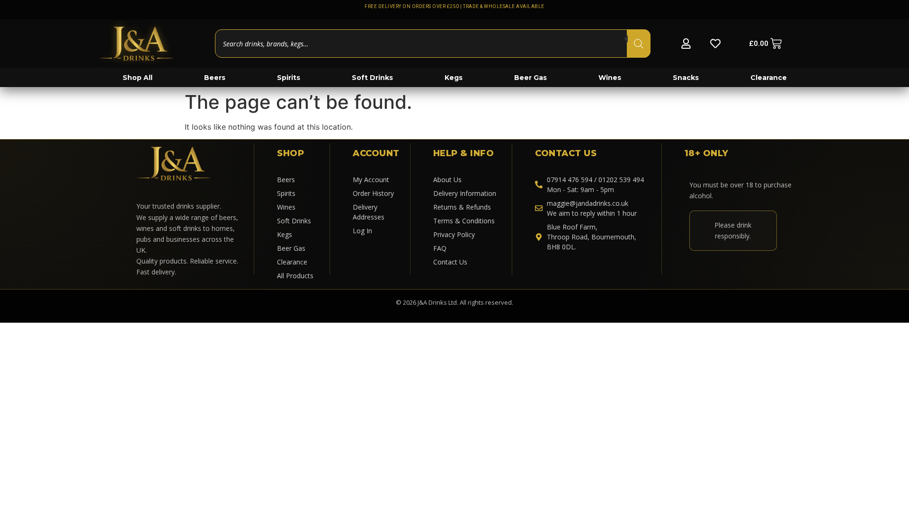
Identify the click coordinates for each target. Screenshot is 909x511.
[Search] (639, 43)
